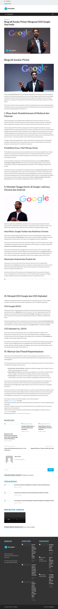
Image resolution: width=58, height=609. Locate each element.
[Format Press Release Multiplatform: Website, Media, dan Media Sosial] (8, 485)
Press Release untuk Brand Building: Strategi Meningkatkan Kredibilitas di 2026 (34, 500)
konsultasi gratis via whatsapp (22, 413)
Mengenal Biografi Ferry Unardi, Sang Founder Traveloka (27, 427)
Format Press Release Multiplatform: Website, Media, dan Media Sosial (32, 484)
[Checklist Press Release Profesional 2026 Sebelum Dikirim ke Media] (8, 492)
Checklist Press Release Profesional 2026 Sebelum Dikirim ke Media (31, 492)
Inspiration (6, 19)
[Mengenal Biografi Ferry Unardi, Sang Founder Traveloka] (26, 423)
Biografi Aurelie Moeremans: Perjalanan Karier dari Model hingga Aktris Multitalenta (11, 436)
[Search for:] (29, 469)
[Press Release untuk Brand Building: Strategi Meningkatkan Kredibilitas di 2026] (8, 500)
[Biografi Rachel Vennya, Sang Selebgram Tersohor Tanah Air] (44, 423)
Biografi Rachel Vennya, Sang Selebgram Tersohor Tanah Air (45, 427)
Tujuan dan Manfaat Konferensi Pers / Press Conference (51, 562)
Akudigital (51, 606)
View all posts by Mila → (20, 459)
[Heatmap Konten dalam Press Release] (43, 544)
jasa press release (12, 400)
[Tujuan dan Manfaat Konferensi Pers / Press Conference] (43, 557)
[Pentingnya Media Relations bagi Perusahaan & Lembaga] (43, 574)
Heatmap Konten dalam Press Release (51, 547)
